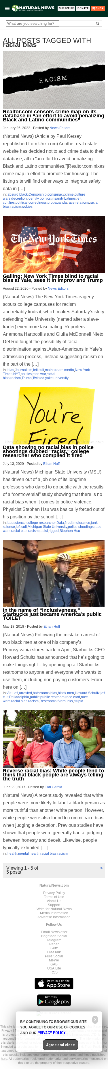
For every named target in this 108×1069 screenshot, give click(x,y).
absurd (12, 194)
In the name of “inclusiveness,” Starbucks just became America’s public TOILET (52, 614)
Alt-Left (12, 693)
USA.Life (54, 968)
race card (72, 697)
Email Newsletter (54, 932)
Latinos (70, 198)
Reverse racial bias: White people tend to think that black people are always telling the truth (53, 775)
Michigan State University (47, 527)
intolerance (81, 523)
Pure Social (54, 956)
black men (66, 693)
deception (19, 198)
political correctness (31, 203)
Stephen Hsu (70, 531)
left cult (38, 370)
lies (12, 203)
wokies (27, 207)
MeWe (54, 960)
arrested (25, 693)
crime (69, 194)
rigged (54, 531)
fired (68, 523)
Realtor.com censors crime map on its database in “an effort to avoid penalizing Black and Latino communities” (53, 116)
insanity (57, 198)
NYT (16, 374)
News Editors (60, 128)
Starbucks (65, 701)
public (34, 697)
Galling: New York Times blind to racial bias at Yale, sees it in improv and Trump (53, 278)
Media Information (54, 913)
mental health (28, 854)
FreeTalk (54, 952)
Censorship (38, 194)
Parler (54, 944)
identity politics (39, 198)
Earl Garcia (53, 787)
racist (43, 531)
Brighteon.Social (54, 936)
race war (39, 374)
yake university (57, 378)
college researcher (41, 523)
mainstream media (59, 370)
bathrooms (41, 693)
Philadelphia (19, 697)
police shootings (81, 527)
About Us (54, 901)
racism (15, 207)
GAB (54, 964)
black (23, 194)
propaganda (57, 203)
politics (26, 374)
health (12, 854)
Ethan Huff (51, 464)
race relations (78, 203)
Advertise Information (54, 917)
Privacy (6, 1030)
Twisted (38, 378)
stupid (78, 701)
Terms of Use (54, 897)
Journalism (23, 370)
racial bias (19, 531)
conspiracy (56, 194)
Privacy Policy (54, 893)
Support (54, 905)
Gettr (54, 948)
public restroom (52, 697)
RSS (54, 972)
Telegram (54, 940)
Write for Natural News (54, 909)
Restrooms (47, 701)
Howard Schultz (87, 693)
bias (10, 370)
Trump (27, 378)
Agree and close (60, 1045)
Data (60, 523)
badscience (16, 523)
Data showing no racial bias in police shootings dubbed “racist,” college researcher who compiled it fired (48, 451)
